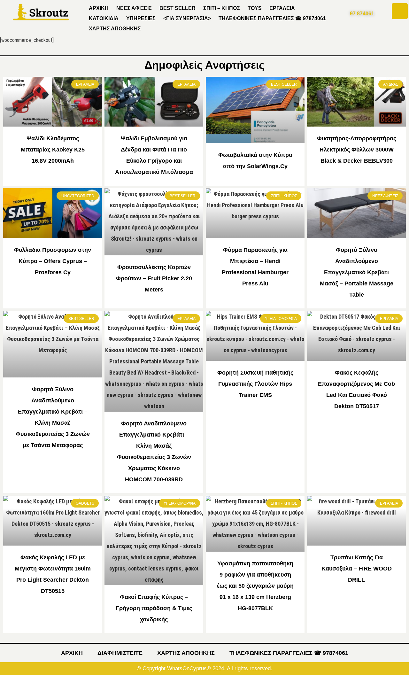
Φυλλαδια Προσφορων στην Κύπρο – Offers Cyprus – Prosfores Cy (52, 261)
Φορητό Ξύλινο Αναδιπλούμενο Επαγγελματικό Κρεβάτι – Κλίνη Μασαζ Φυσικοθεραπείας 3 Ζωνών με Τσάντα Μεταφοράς (53, 417)
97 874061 (362, 13)
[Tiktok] (400, 11)
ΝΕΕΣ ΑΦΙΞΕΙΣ (134, 8)
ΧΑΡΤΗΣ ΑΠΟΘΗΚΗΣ (115, 28)
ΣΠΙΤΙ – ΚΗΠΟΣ (221, 8)
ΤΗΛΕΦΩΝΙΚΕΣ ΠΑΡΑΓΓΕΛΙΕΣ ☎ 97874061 (272, 18)
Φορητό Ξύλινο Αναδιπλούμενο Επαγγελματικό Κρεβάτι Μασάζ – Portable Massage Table (356, 272)
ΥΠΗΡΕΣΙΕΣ (141, 18)
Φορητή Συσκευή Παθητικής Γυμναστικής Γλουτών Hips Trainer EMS (255, 383)
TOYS (255, 8)
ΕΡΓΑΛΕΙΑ (282, 8)
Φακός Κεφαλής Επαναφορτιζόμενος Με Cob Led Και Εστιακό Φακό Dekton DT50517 (356, 389)
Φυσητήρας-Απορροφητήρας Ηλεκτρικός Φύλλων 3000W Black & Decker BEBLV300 (356, 149)
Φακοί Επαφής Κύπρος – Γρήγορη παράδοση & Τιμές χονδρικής (154, 608)
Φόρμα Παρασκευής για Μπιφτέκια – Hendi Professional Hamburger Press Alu (255, 267)
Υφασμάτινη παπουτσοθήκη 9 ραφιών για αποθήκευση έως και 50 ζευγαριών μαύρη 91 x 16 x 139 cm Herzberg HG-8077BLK (255, 585)
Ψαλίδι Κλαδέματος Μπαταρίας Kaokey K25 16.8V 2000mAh (53, 149)
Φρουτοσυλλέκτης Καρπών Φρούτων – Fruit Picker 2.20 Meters (154, 278)
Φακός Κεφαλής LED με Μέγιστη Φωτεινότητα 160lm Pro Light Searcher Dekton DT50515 (53, 574)
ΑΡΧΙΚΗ (99, 8)
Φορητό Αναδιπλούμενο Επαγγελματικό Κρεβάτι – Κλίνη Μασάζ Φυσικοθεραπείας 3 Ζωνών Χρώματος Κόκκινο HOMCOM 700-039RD (154, 451)
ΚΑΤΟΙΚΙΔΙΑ (104, 18)
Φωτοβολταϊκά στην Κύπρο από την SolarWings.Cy (255, 160)
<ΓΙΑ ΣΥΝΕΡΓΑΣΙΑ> (187, 18)
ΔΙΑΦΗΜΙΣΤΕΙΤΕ (120, 653)
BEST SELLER (177, 8)
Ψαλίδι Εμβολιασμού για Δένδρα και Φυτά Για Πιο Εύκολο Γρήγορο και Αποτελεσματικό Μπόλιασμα (154, 155)
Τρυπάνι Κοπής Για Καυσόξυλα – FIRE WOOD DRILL (356, 568)
